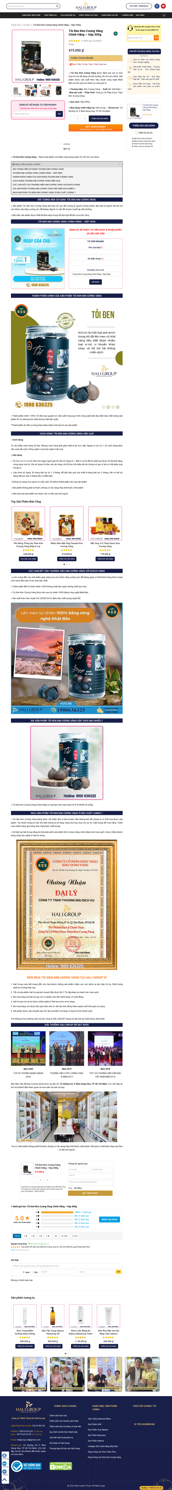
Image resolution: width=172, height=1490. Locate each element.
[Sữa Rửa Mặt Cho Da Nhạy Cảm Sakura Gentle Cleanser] (108, 1316)
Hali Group (100, 1485)
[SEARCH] (57, 6)
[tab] (66, 148)
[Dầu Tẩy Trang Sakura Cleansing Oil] (53, 1316)
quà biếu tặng (82, 215)
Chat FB (5, 1475)
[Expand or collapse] (119, 164)
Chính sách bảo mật (58, 1415)
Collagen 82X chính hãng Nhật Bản (103, 1446)
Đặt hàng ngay (90, 1193)
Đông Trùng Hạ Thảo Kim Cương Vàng (104, 1457)
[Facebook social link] (157, 6)
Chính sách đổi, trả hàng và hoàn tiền (65, 1426)
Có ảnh (75, 1236)
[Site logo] (86, 6)
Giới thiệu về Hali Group (59, 1443)
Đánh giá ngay (109, 1219)
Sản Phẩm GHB (94, 1424)
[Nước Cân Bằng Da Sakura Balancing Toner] (81, 1316)
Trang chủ (15, 25)
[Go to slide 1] (64, 564)
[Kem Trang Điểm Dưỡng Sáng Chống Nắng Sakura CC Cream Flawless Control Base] (25, 1316)
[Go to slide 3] (69, 564)
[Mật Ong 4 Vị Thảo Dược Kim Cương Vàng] (105, 523)
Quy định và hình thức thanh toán (63, 1432)
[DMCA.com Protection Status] (60, 1466)
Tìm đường (5, 1458)
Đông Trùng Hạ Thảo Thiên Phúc (102, 1452)
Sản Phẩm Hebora (96, 1441)
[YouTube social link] (163, 6)
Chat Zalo (5, 1467)
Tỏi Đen (26, 25)
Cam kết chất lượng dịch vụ (61, 1437)
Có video (64, 1236)
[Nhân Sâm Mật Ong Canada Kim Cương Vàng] (66, 523)
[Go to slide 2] (66, 564)
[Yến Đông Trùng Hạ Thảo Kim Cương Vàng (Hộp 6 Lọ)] (28, 523)
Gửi (118, 1272)
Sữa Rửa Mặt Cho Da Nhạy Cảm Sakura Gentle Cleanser (108, 1334)
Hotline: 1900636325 (139, 6)
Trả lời (13, 1250)
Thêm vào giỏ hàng (99, 119)
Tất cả (17, 1236)
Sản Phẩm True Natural (98, 1430)
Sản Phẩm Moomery (97, 1435)
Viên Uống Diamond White (99, 1419)
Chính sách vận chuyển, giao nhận (63, 1421)
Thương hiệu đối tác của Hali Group (64, 1448)
